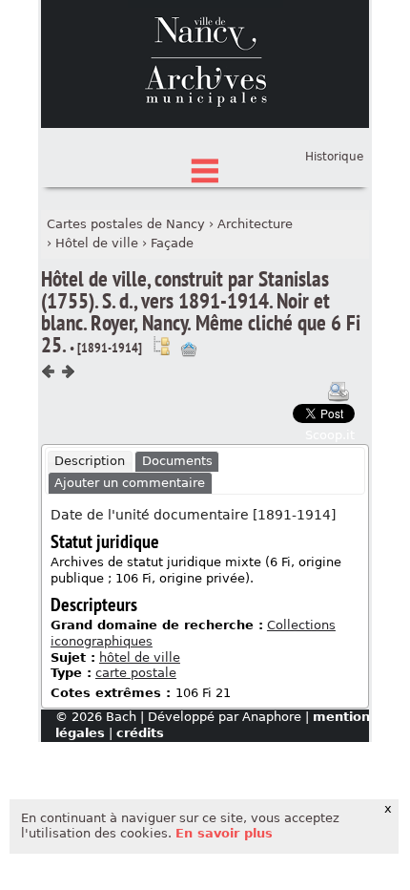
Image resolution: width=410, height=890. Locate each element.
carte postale (135, 673)
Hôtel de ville (96, 243)
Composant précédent (48, 371)
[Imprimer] (338, 391)
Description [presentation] (89, 461)
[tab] (90, 462)
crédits (140, 733)
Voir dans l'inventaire (161, 345)
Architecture (255, 224)
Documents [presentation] (177, 461)
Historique (334, 156)
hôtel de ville (139, 657)
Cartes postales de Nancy (126, 224)
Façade (172, 243)
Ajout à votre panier (188, 349)
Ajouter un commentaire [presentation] (129, 483)
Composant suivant (67, 371)
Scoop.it (330, 435)
